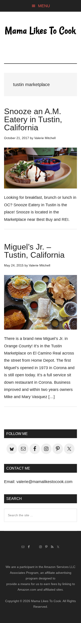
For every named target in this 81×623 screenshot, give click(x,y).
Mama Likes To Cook (40, 31)
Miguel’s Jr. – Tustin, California (34, 250)
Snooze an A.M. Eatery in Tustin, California (33, 119)
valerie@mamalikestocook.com (44, 481)
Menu (44, 6)
